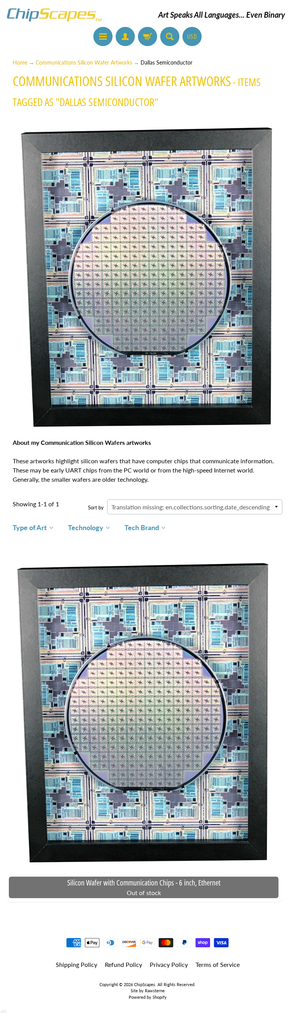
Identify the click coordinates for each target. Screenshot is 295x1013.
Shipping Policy (76, 964)
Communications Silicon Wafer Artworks (84, 63)
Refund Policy (123, 964)
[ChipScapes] (54, 14)
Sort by (96, 507)
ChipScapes (144, 984)
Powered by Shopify (148, 997)
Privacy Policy (169, 964)
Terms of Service (218, 964)
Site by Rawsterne (148, 990)
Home (20, 63)
